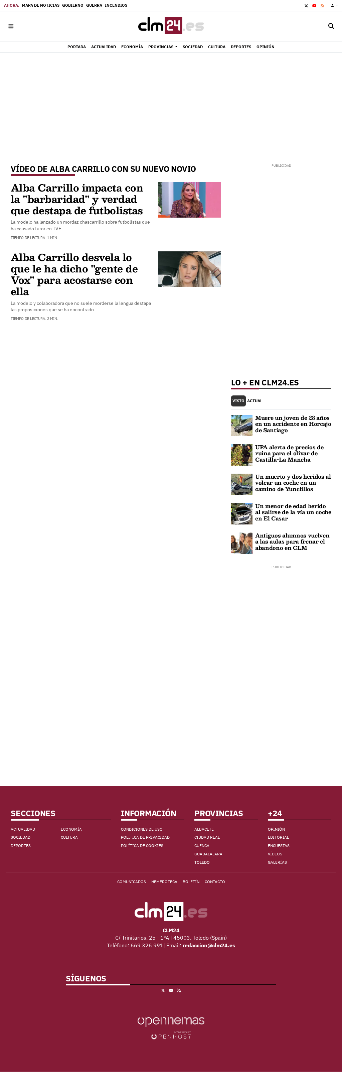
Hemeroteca (164, 881)
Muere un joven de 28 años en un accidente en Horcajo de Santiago (293, 424)
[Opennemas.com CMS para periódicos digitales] (171, 1028)
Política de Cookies (142, 845)
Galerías (277, 862)
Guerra (94, 5)
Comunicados (131, 881)
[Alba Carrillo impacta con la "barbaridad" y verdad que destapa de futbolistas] (189, 199)
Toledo (202, 862)
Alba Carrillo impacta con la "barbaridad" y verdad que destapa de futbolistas (77, 198)
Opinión (276, 829)
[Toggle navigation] (11, 26)
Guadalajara (208, 853)
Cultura (69, 837)
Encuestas (279, 845)
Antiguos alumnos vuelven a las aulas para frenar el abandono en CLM (292, 541)
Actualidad (23, 829)
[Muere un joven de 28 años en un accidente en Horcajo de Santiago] (241, 425)
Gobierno (72, 5)
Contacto (215, 881)
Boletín (191, 881)
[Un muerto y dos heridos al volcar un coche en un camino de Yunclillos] (241, 483)
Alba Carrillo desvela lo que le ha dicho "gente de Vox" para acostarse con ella (74, 274)
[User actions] (334, 5)
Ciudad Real (207, 837)
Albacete (204, 829)
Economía (71, 829)
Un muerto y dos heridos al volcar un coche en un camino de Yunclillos (293, 482)
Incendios (116, 5)
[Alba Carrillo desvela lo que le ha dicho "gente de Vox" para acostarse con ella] (189, 268)
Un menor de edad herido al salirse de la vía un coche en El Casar (293, 512)
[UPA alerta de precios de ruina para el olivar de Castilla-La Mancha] (241, 454)
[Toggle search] (331, 26)
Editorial (278, 837)
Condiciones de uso (142, 829)
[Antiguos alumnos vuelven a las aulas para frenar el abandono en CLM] (241, 542)
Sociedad (20, 837)
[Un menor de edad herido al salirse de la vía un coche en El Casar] (241, 513)
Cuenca (201, 845)
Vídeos (275, 853)
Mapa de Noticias (40, 5)
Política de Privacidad (145, 837)
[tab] (238, 400)
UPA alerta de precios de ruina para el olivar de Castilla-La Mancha (289, 453)
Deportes (21, 845)
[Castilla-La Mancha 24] (171, 26)
